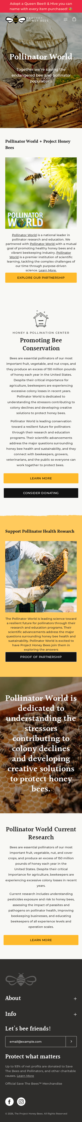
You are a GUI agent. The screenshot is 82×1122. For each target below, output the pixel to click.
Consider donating (41, 493)
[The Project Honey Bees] (27, 19)
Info (10, 1014)
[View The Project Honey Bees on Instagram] (21, 1101)
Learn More (41, 478)
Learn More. (48, 270)
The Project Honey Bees (29, 1113)
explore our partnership (41, 278)
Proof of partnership (41, 657)
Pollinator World (24, 235)
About (13, 998)
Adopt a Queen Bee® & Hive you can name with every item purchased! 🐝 (41, 6)
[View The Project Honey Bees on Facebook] (9, 1101)
